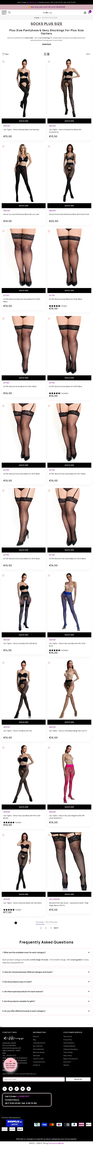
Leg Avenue (54, 899)
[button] (45, 54)
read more (46, 44)
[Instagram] (11, 1089)
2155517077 (33, 2)
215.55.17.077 (11, 1055)
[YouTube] (23, 1089)
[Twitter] (29, 1089)
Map (4, 1053)
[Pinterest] (17, 1089)
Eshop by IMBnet (56, 1143)
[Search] (9, 12)
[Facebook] (4, 1089)
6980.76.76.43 (12, 1058)
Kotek (6, 295)
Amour (6, 126)
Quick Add (23, 121)
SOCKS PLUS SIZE (49, 17)
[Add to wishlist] (3, 61)
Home (36, 17)
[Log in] (85, 12)
